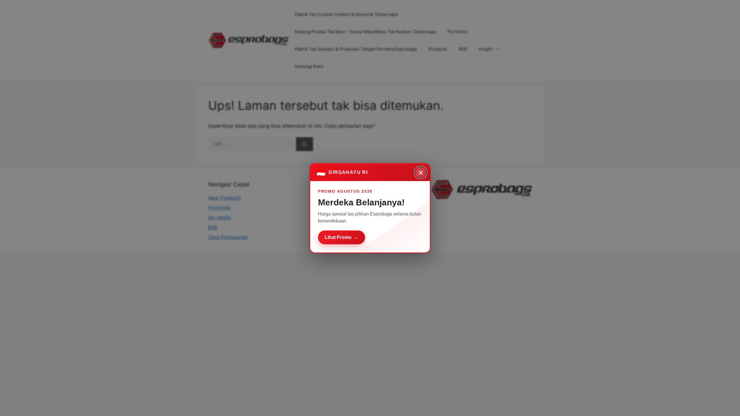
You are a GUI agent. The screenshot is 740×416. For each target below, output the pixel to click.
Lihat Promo (341, 237)
